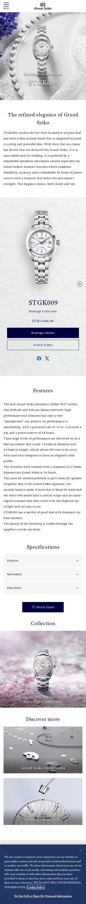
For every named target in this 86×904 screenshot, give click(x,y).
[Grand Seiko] (42, 6)
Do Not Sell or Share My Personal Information (43, 896)
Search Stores (42, 345)
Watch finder (45, 607)
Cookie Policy (35, 887)
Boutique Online (43, 333)
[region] (43, 874)
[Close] (81, 850)
